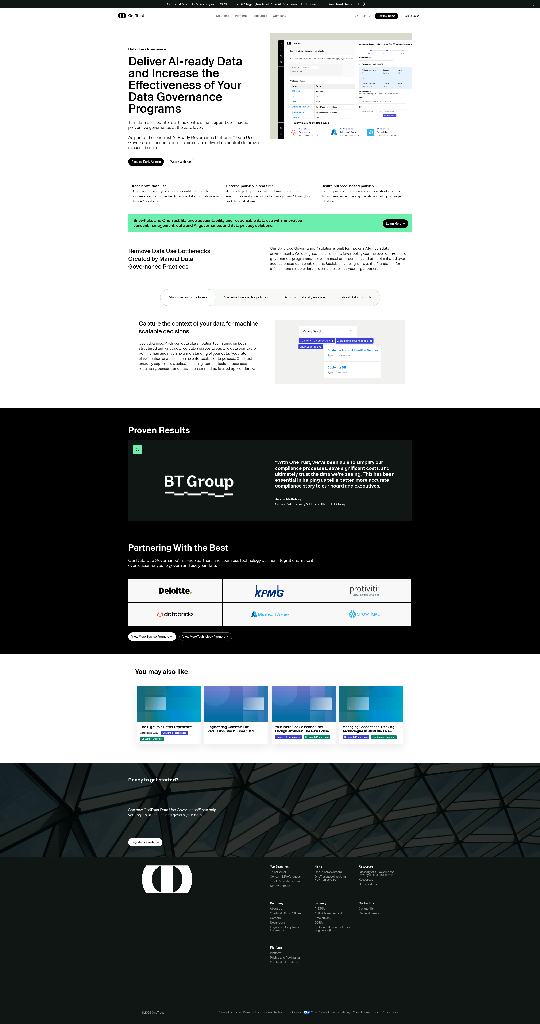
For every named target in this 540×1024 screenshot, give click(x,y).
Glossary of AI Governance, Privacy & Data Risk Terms (377, 873)
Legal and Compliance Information (285, 929)
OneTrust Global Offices (285, 913)
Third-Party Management (286, 881)
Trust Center (278, 871)
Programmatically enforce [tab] (305, 297)
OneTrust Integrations (284, 962)
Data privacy (323, 917)
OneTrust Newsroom (328, 871)
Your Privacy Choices (325, 1012)
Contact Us (366, 908)
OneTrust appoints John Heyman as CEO (330, 878)
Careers (275, 917)
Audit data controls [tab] (356, 297)
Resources (366, 879)
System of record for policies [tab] (246, 297)
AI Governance (280, 885)
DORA (319, 922)
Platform (275, 952)
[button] (536, 4)
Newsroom (277, 922)
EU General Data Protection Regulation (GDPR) (333, 929)
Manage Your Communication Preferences (369, 1012)
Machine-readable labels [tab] (188, 297)
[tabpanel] (270, 357)
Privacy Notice (252, 1012)
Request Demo (369, 913)
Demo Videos (368, 884)
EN (364, 16)
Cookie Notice (273, 1012)
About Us (276, 908)
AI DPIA (320, 908)
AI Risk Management (328, 913)
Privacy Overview (229, 1012)
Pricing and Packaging (285, 957)
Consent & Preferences (285, 876)
